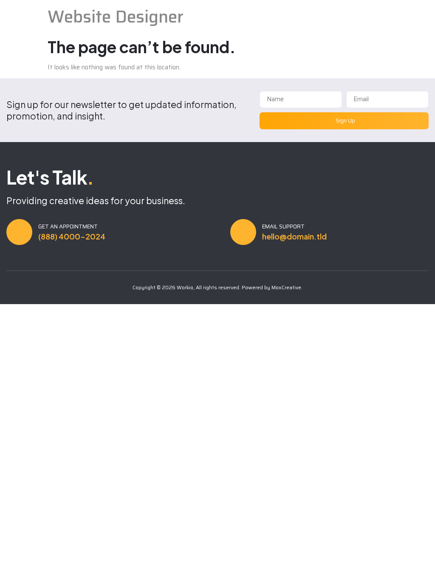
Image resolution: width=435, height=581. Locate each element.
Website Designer (116, 16)
